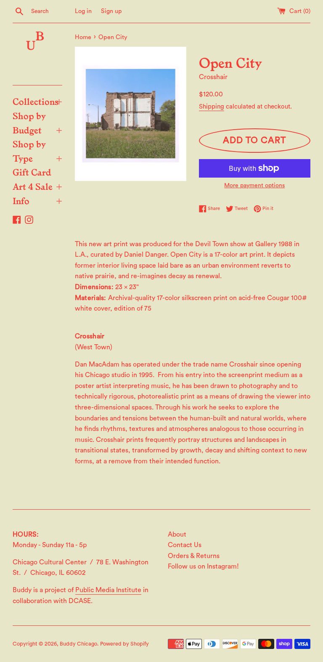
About (177, 534)
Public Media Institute (108, 590)
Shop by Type (37, 151)
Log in (83, 11)
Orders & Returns (194, 556)
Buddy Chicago (78, 643)
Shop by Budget (37, 122)
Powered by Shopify (124, 643)
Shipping (211, 107)
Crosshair (213, 77)
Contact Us (184, 545)
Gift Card (32, 171)
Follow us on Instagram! (203, 566)
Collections (37, 101)
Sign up (111, 11)
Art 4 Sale (37, 186)
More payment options (254, 186)
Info (37, 200)
